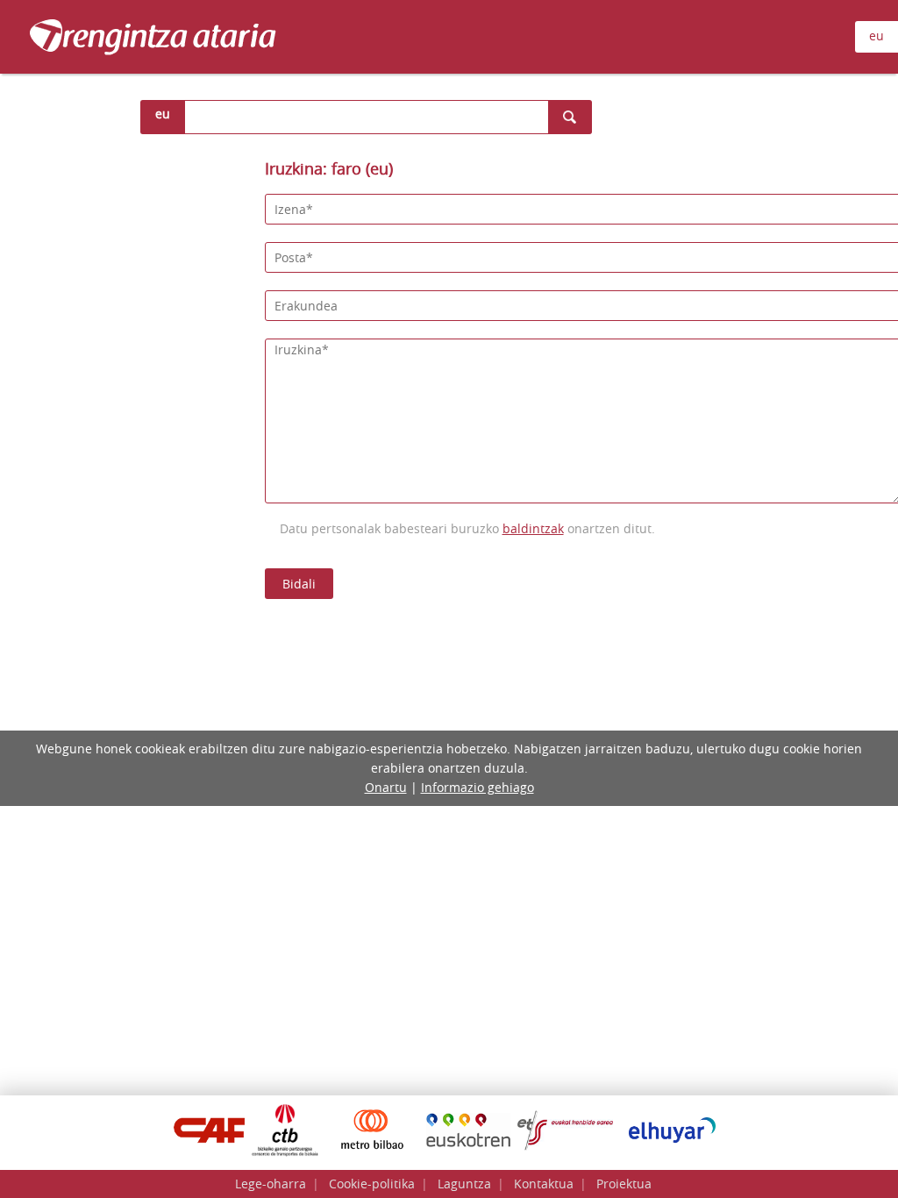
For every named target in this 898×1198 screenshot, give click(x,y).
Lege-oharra (270, 1183)
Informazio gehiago (477, 787)
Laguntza (464, 1183)
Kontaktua (544, 1183)
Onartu (386, 787)
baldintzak (533, 528)
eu (876, 35)
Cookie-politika (372, 1183)
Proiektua (624, 1183)
